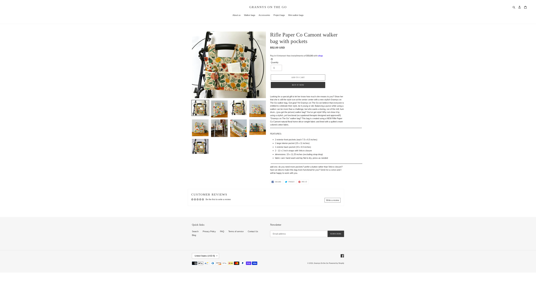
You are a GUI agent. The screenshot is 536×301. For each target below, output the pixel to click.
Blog (194, 235)
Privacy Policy (209, 231)
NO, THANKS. (501, 168)
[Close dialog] (529, 122)
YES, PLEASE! (502, 159)
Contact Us (253, 231)
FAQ (222, 231)
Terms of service (236, 231)
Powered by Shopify (336, 263)
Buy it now (298, 85)
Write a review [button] (332, 200)
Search (195, 231)
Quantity (274, 62)
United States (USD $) (205, 256)
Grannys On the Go (268, 7)
